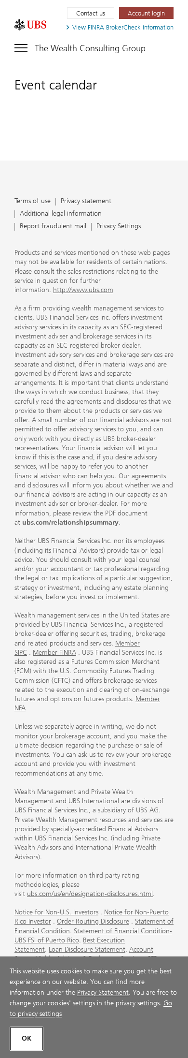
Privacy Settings (118, 226)
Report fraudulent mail (53, 226)
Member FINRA (54, 652)
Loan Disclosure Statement (87, 949)
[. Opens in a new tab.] (30, 24)
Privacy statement (86, 201)
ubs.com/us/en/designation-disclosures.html (90, 894)
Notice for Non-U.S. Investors (56, 912)
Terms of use (32, 201)
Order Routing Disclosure (93, 921)
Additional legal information (61, 214)
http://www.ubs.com (83, 290)
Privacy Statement (103, 992)
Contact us (90, 13)
